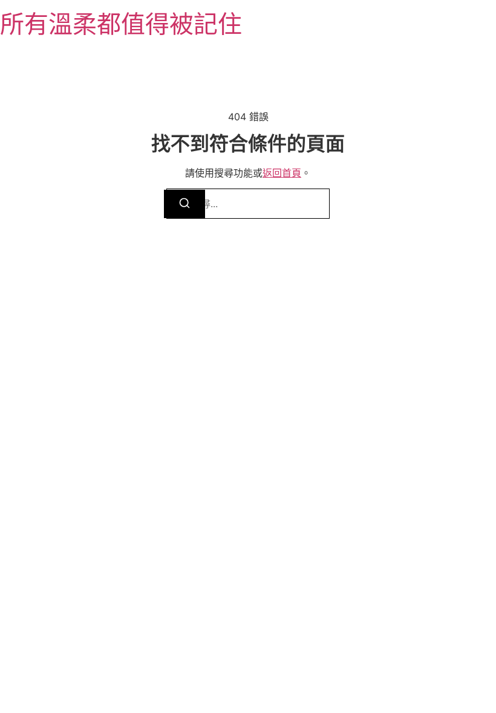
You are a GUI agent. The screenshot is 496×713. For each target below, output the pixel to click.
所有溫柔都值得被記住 (121, 24)
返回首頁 (282, 173)
